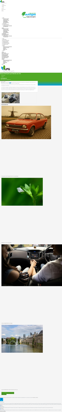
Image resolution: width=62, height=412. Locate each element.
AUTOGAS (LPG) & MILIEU (6, 47)
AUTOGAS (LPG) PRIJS (5, 19)
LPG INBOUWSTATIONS (5, 24)
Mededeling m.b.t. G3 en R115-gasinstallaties (6, 242)
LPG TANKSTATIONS (5, 26)
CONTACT (3, 7)
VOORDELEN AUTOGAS (5, 18)
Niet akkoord (34, 397)
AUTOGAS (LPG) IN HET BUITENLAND (7, 46)
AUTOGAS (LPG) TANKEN (6, 20)
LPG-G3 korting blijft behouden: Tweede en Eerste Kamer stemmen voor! (9, 389)
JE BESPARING (4, 23)
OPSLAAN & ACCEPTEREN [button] (3, 411)
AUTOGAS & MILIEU (4, 5)
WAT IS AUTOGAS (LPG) (6, 22)
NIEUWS (3, 6)
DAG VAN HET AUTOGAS (5, 43)
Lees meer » (2, 177)
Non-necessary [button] (1, 408)
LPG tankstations (5, 35)
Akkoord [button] (37, 397)
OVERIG (3, 59)
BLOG (3, 50)
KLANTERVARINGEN (5, 21)
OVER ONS (3, 4)
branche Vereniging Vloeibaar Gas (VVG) (5, 80)
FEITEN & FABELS (5, 31)
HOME (3, 17)
